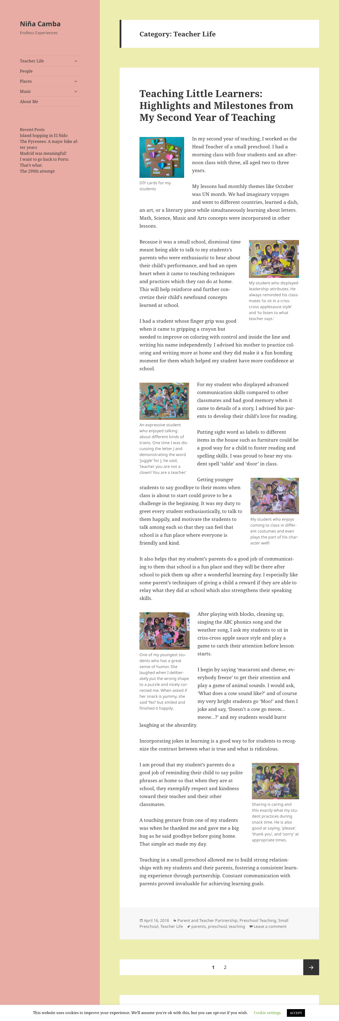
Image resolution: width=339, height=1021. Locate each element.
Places (26, 81)
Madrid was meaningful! (43, 153)
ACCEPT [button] (296, 1013)
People (26, 71)
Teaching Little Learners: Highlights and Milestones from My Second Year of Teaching (216, 105)
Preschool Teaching (257, 920)
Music (25, 91)
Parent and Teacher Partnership (207, 920)
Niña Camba (40, 23)
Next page (311, 967)
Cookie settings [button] (267, 1012)
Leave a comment (270, 926)
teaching (237, 926)
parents (198, 926)
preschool (217, 926)
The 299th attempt (37, 171)
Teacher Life (32, 61)
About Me (29, 101)
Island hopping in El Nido (44, 135)
